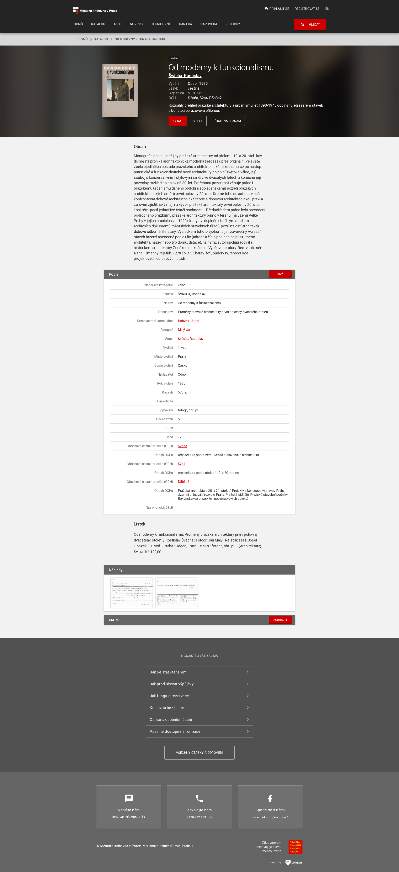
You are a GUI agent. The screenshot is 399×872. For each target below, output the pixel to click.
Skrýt (280, 274)
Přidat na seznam (227, 121)
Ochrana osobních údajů (171, 719)
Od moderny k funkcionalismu (140, 39)
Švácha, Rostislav (185, 75)
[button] (120, 90)
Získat (177, 121)
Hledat (310, 24)
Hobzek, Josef (189, 321)
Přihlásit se (276, 9)
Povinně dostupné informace (175, 731)
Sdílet (198, 121)
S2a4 (181, 464)
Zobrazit (280, 620)
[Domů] (95, 10)
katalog (101, 39)
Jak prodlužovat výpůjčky (172, 684)
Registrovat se (307, 8)
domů (83, 39)
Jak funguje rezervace (169, 696)
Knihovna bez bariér (167, 707)
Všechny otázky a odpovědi (199, 753)
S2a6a (182, 446)
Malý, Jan (184, 330)
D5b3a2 (183, 482)
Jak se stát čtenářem (168, 672)
